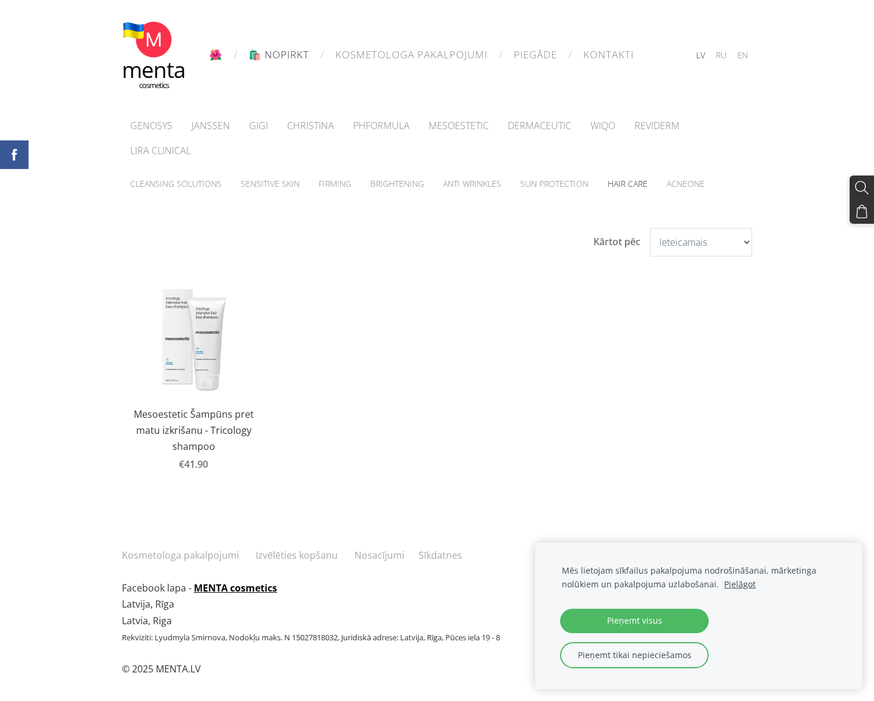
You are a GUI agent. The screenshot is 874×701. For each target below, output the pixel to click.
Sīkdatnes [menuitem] (440, 555)
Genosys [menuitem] (151, 125)
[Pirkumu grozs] (862, 211)
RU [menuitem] (721, 55)
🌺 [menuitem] (215, 54)
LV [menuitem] (700, 55)
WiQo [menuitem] (602, 125)
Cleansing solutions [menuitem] (176, 183)
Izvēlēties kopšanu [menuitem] (297, 555)
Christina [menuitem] (310, 125)
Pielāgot (740, 584)
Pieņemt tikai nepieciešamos (634, 655)
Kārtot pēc (616, 241)
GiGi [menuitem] (258, 125)
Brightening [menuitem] (397, 183)
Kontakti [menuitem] (608, 54)
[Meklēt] (862, 188)
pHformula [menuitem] (381, 125)
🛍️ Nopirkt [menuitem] (279, 54)
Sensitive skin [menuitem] (270, 183)
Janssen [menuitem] (210, 125)
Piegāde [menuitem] (535, 54)
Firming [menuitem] (335, 183)
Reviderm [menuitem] (657, 125)
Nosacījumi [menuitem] (379, 555)
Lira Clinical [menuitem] (160, 150)
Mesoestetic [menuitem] (459, 125)
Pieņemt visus (634, 620)
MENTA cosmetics (235, 587)
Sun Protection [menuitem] (554, 183)
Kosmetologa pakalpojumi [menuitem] (411, 54)
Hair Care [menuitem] (627, 183)
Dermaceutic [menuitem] (539, 125)
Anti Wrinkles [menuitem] (472, 183)
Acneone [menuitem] (685, 183)
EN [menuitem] (742, 55)
